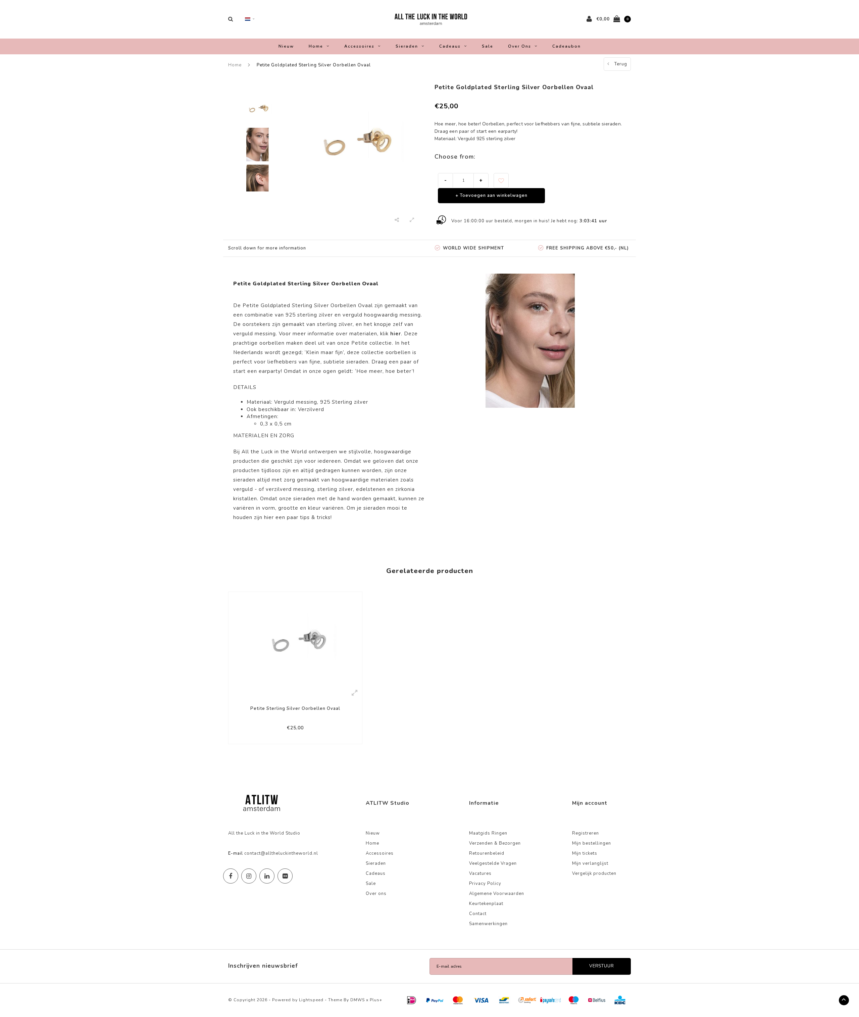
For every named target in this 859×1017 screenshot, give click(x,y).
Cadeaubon (566, 46)
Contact (478, 914)
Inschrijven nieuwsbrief (263, 966)
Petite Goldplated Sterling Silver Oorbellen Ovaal (314, 65)
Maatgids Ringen (488, 833)
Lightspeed (311, 1000)
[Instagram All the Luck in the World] (248, 876)
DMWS (357, 1000)
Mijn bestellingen (591, 843)
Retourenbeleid (486, 853)
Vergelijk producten (594, 873)
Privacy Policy (485, 884)
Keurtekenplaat (486, 904)
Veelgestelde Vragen (493, 863)
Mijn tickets (584, 853)
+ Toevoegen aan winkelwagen (491, 195)
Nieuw (286, 46)
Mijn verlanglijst (590, 863)
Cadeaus (450, 46)
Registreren (585, 833)
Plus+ (376, 1000)
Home (316, 46)
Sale (487, 46)
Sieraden (407, 46)
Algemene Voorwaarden (496, 894)
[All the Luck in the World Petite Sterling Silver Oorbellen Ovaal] (295, 638)
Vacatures (480, 873)
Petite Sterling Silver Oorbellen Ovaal (295, 708)
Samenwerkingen (488, 924)
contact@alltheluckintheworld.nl (281, 853)
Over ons (519, 46)
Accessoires (359, 46)
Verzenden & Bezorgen (495, 843)
